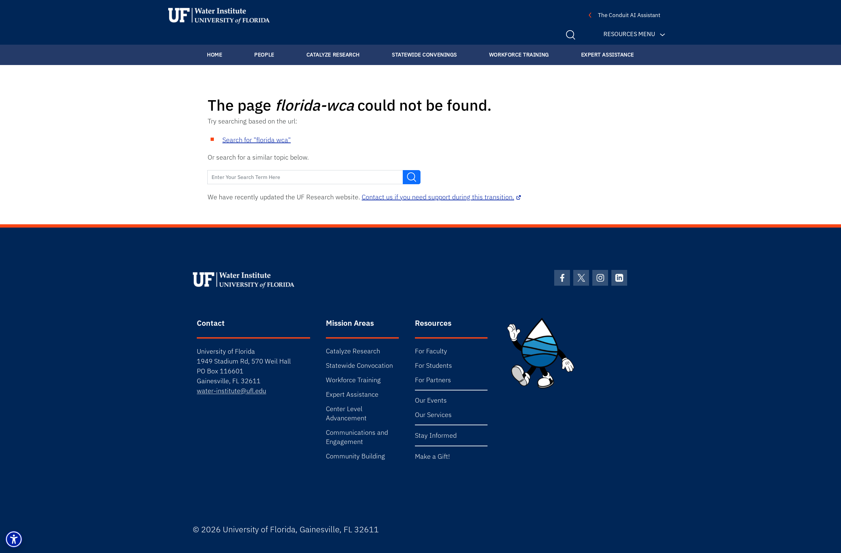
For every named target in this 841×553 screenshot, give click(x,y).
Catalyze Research (333, 54)
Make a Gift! (432, 456)
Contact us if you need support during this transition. (438, 196)
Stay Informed (436, 435)
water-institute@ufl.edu (231, 390)
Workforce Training (519, 54)
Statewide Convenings (424, 54)
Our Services (433, 414)
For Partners (433, 379)
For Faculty (431, 350)
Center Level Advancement (346, 413)
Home (214, 54)
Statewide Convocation (359, 365)
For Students (433, 365)
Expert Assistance (607, 54)
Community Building (355, 456)
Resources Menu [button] (629, 34)
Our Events (431, 400)
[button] (13, 539)
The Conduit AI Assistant (629, 15)
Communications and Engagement (357, 437)
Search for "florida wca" (256, 139)
